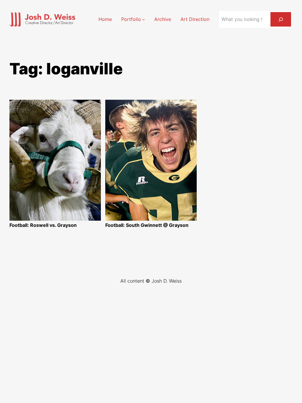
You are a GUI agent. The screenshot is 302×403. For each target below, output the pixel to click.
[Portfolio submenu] (143, 19)
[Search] (280, 19)
